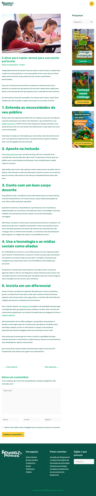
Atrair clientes (31, 457)
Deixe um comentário (10, 65)
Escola (22, 65)
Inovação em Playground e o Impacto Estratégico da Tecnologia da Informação (60, 460)
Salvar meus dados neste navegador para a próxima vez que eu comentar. (32, 427)
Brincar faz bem (32, 460)
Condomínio (30, 463)
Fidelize (29, 472)
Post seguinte (51, 367)
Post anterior (11, 367)
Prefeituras (30, 469)
